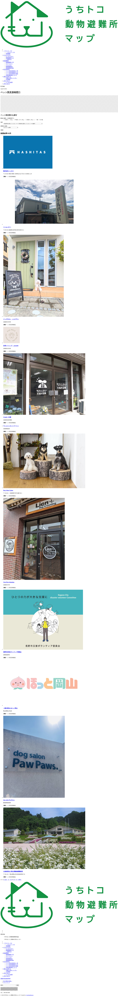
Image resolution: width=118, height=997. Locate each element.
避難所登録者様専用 (5, 978)
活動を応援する (7, 76)
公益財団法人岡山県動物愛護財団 (13, 871)
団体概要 (8, 53)
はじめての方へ (7, 55)
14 (10, 879)
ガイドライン (9, 63)
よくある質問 (9, 82)
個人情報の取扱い (7, 981)
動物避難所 (6, 60)
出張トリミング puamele (10, 345)
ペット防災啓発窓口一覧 (12, 70)
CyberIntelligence (29, 995)
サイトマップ (6, 982)
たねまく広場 (7, 417)
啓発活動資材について (11, 75)
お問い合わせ (6, 81)
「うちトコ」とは (7, 50)
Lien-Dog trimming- (9, 582)
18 (14, 879)
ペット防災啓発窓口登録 (12, 73)
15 (11, 879)
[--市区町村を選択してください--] (25, 123)
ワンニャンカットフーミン (11, 426)
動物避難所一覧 (10, 62)
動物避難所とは (10, 58)
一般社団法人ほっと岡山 (10, 708)
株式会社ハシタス (8, 171)
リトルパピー (7, 227)
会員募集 (8, 79)
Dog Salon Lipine (8, 490)
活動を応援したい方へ (11, 78)
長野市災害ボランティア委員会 (12, 652)
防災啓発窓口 (6, 69)
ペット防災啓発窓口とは (12, 72)
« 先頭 (5, 879)
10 (8, 879)
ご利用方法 (8, 59)
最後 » (20, 879)
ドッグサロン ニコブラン (11, 319)
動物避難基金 (9, 66)
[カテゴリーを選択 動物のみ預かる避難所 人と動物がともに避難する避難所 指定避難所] (10, 127)
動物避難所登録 (10, 68)
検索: (2, 985)
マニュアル (8, 65)
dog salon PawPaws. (9, 800)
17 (13, 879)
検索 (2, 130)
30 (16, 879)
